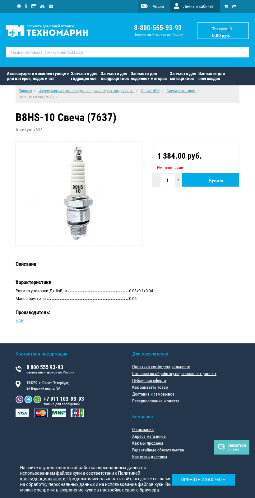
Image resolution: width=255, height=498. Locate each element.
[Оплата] (33, 6)
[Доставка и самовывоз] (42, 6)
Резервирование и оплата (155, 401)
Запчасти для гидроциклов (84, 76)
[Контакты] (26, 6)
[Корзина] (226, 6)
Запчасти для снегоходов (211, 76)
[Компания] (19, 6)
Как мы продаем (147, 443)
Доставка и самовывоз (153, 394)
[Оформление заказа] (234, 6)
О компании (143, 429)
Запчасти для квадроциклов (115, 76)
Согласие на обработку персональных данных (174, 373)
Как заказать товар (150, 387)
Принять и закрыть (203, 479)
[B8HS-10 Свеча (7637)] (79, 194)
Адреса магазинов (149, 436)
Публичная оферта (149, 380)
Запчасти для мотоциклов (183, 76)
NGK (20, 321)
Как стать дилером (149, 457)
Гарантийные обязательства (158, 450)
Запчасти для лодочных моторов (149, 76)
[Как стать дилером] (51, 6)
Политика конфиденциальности (161, 366)
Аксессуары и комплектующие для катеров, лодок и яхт (38, 76)
